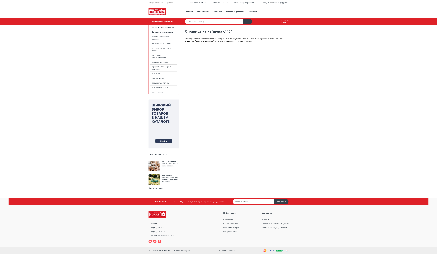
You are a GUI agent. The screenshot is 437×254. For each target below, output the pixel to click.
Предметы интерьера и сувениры (161, 68)
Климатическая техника (161, 43)
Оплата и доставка (235, 12)
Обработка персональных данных (275, 224)
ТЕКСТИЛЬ (156, 74)
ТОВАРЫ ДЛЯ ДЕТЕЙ (160, 88)
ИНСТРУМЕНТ (157, 92)
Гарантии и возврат (231, 228)
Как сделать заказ (230, 232)
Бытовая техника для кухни (163, 27)
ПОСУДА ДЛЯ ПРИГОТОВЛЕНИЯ (159, 56)
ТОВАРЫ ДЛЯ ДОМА (160, 62)
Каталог (218, 12)
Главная (189, 12)
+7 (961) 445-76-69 (196, 2)
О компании (203, 12)
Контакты (254, 12)
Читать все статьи (156, 188)
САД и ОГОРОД (158, 78)
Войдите (266, 2)
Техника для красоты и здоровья (161, 38)
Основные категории (162, 21)
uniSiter (232, 250)
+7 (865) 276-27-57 (218, 2)
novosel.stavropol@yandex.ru (243, 2)
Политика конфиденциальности (274, 228)
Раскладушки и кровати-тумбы (161, 49)
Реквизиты (266, 220)
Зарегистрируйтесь (280, 2)
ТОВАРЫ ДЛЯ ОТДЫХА (160, 83)
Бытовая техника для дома (162, 32)
